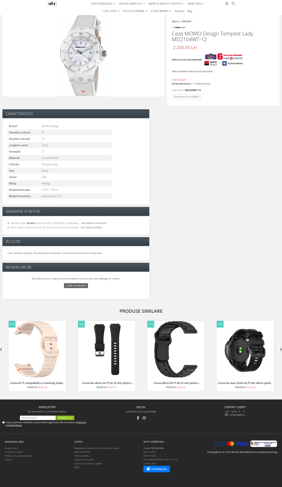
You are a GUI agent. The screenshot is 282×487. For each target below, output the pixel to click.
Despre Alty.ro (12, 448)
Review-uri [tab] (18, 267)
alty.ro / (176, 21)
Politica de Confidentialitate (18, 455)
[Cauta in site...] (233, 3)
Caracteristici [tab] (19, 113)
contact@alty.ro (237, 414)
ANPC (77, 467)
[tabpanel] (83, 56)
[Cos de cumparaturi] (227, 3)
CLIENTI (78, 441)
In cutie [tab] (13, 241)
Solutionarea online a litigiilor (88, 463)
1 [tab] (83, 91)
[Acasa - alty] (59, 3)
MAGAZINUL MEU (14, 441)
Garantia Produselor (84, 459)
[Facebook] (138, 418)
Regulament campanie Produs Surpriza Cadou (96, 448)
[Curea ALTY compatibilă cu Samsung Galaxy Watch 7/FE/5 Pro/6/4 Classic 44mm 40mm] (37, 349)
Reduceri (179, 11)
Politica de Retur (82, 455)
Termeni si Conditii (14, 451)
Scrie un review (76, 285)
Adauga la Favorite (187, 96)
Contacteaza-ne (159, 469)
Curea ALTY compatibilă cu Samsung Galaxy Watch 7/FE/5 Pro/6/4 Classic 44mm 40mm (37, 383)
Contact (9, 459)
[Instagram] (144, 418)
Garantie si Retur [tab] (23, 211)
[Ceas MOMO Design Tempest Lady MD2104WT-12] (83, 56)
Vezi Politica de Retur (91, 227)
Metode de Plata (82, 451)
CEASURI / (187, 21)
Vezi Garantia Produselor (93, 223)
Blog (190, 11)
